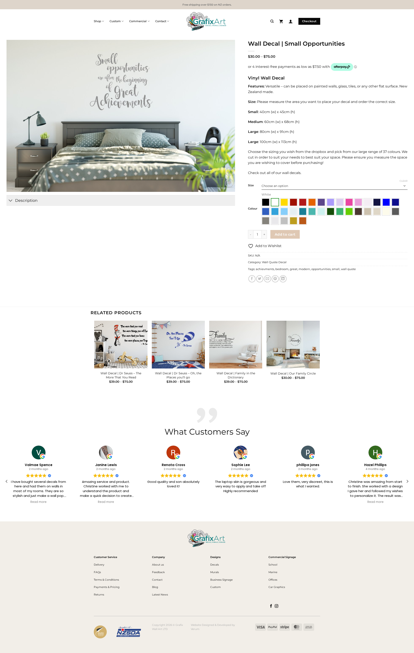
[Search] (272, 21)
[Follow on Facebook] (271, 606)
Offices (272, 579)
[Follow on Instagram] (276, 606)
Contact (160, 21)
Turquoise (312, 211)
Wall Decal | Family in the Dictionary (235, 375)
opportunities (321, 269)
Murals (214, 572)
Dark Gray (395, 211)
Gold (293, 220)
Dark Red (293, 202)
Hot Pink (349, 202)
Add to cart (285, 234)
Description (26, 200)
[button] (281, 21)
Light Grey (274, 220)
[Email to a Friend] (267, 278)
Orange (312, 202)
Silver (284, 220)
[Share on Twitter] (259, 278)
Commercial (138, 21)
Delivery (99, 564)
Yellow (284, 202)
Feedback (158, 572)
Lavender (330, 202)
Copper (302, 220)
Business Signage (221, 579)
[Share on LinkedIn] (283, 278)
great (293, 269)
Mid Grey (265, 220)
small (336, 269)
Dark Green (330, 211)
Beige (376, 211)
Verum (195, 629)
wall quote (348, 269)
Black (265, 202)
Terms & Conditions (106, 579)
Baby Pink (367, 202)
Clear (404, 180)
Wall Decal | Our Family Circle (293, 373)
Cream (386, 211)
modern (304, 269)
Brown (358, 211)
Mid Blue (265, 211)
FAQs (97, 572)
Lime (349, 211)
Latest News (160, 594)
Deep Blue (395, 202)
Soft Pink (358, 202)
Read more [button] (39, 502)
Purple (321, 202)
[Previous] (94, 355)
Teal (302, 211)
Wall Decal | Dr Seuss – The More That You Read (120, 375)
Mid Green (339, 211)
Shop (97, 21)
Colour (252, 208)
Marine (272, 572)
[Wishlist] (229, 183)
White (274, 202)
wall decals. (291, 173)
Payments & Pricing (106, 587)
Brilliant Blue (386, 202)
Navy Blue (376, 202)
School (272, 564)
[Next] (319, 355)
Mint (321, 211)
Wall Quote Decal (274, 262)
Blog (155, 587)
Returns (99, 594)
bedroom (282, 269)
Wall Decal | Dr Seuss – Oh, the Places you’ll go (178, 375)
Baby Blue (293, 211)
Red (302, 202)
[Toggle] (10, 201)
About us (158, 564)
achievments (265, 269)
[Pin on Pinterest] (275, 278)
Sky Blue (274, 211)
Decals (214, 564)
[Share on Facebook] (252, 278)
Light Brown (367, 211)
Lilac (339, 202)
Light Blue (284, 211)
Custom (115, 21)
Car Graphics (276, 587)
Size (251, 185)
